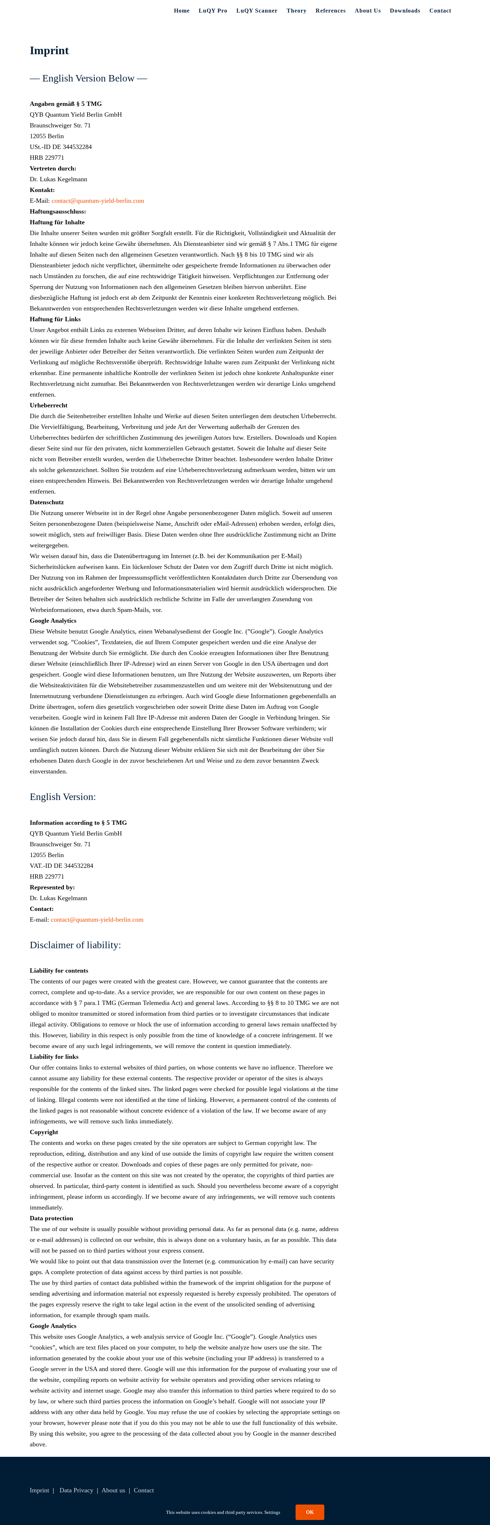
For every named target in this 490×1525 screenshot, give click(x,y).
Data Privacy (76, 1490)
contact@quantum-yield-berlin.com (98, 200)
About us (113, 1490)
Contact (144, 1490)
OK (310, 1512)
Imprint (39, 1490)
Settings (272, 1512)
